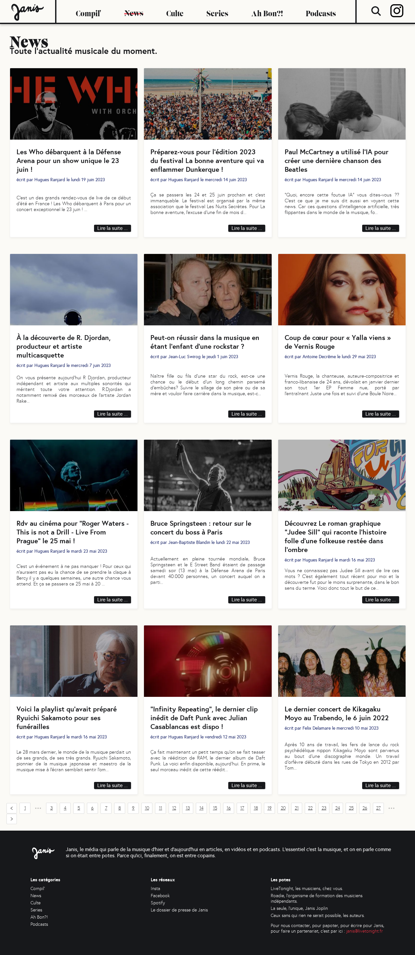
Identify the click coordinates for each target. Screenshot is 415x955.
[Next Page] (11, 819)
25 (351, 808)
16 (229, 808)
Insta (155, 888)
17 (242, 808)
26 (364, 808)
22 (310, 808)
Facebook (160, 895)
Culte (175, 11)
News (133, 11)
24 (337, 808)
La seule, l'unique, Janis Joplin (299, 908)
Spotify (158, 903)
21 (297, 808)
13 (188, 808)
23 (324, 808)
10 (147, 808)
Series (217, 11)
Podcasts (321, 11)
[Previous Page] (11, 808)
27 (378, 808)
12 (174, 808)
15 (215, 808)
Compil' (88, 11)
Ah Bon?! (267, 11)
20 (283, 808)
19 (269, 808)
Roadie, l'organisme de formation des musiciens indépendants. (316, 898)
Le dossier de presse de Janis (179, 910)
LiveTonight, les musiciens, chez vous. (307, 888)
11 (160, 808)
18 (256, 808)
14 (201, 808)
